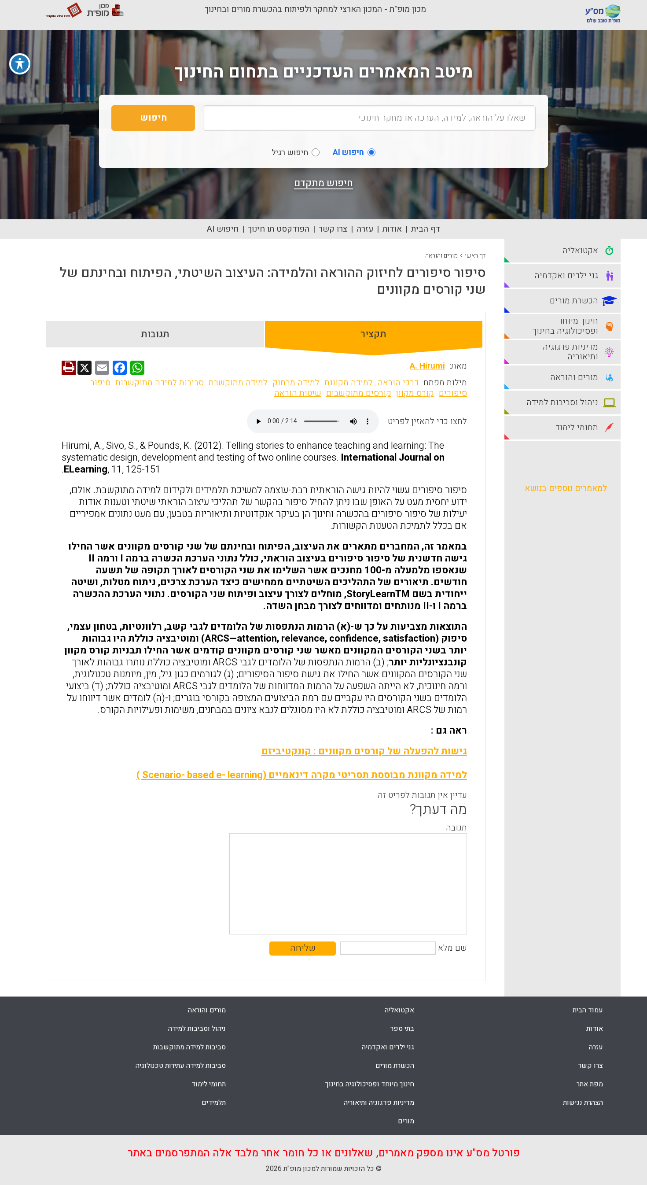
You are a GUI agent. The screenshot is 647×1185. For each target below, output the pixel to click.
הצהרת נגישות (583, 1102)
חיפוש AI (223, 229)
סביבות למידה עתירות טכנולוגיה (181, 1065)
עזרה (365, 229)
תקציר (373, 334)
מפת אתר (590, 1084)
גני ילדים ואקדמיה (388, 1047)
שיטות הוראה (297, 393)
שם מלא (452, 948)
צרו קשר (333, 229)
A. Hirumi (427, 366)
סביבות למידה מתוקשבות (159, 383)
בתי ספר (402, 1028)
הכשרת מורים (394, 1065)
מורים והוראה (441, 255)
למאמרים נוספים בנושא (566, 488)
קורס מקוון (415, 393)
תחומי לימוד (208, 1084)
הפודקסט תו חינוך (278, 229)
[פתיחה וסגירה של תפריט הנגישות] (19, 63)
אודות (392, 229)
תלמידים (214, 1102)
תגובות (155, 334)
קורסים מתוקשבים (358, 393)
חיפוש (153, 118)
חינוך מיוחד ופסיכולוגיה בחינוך (369, 1084)
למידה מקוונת (348, 383)
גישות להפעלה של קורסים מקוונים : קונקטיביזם (364, 751)
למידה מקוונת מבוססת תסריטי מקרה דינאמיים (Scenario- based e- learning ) (301, 775)
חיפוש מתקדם (323, 183)
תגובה (456, 828)
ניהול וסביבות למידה (197, 1028)
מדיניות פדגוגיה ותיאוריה (379, 1102)
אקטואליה (399, 1010)
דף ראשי (475, 255)
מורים (406, 1121)
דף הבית (425, 229)
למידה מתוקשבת (238, 383)
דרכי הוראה (398, 383)
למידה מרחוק (296, 383)
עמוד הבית (588, 1010)
